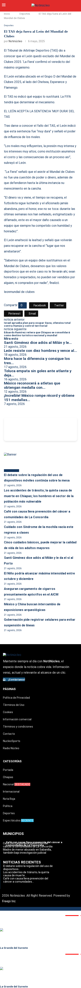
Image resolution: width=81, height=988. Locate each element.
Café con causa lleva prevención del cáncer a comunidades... (25, 880)
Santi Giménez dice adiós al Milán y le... (38, 343)
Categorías (12, 761)
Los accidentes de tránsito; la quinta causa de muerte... (26, 874)
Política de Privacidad (16, 697)
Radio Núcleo (11, 748)
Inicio (7, 13)
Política (7, 806)
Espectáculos (18, 820)
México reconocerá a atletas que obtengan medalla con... (32, 385)
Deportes (24, 13)
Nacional (16, 784)
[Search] (77, 5)
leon (7, 292)
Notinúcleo (15, 41)
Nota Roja (9, 798)
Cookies (8, 712)
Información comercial (17, 719)
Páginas (9, 689)
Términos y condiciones (18, 726)
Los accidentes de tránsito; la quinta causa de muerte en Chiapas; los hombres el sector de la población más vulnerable (39, 496)
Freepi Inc (9, 901)
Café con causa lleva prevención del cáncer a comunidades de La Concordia (27, 845)
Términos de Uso (13, 704)
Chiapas (8, 777)
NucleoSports (11, 741)
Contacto (9, 733)
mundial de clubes (22, 292)
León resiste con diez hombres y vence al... (40, 351)
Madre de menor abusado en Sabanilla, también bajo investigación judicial (27, 851)
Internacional (11, 791)
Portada (8, 769)
